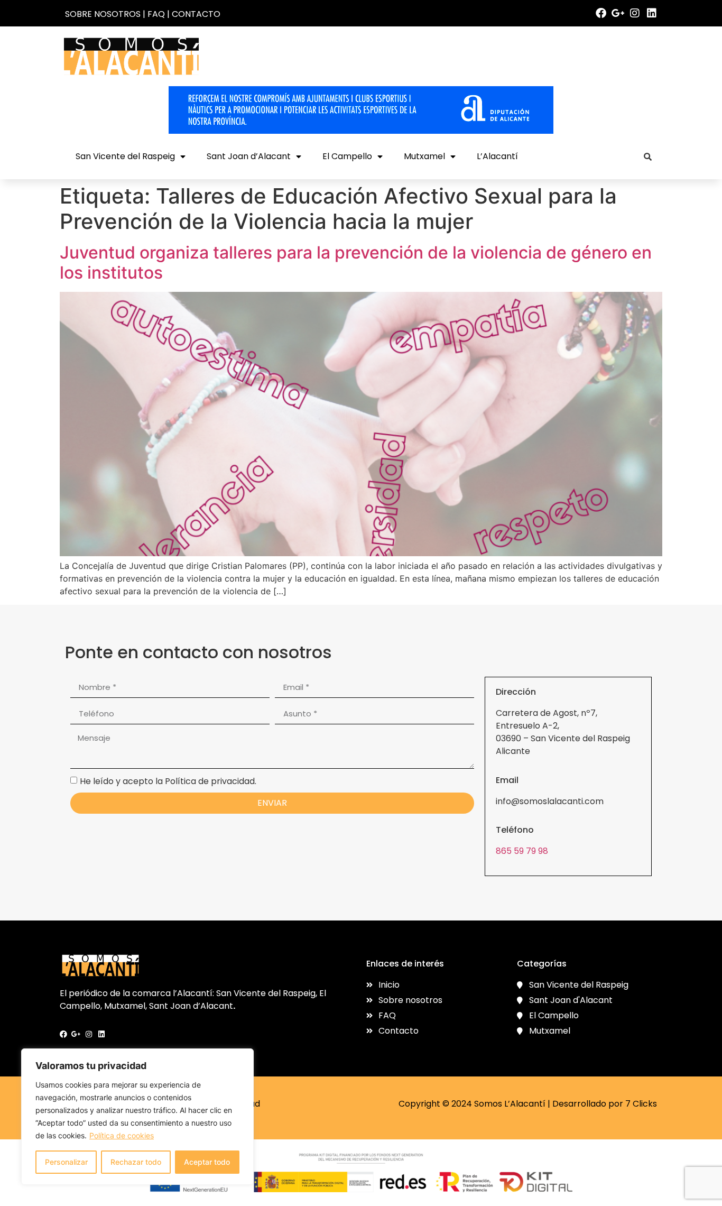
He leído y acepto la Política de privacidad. (168, 781)
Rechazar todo (135, 1161)
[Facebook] (601, 13)
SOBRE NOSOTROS (103, 14)
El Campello (347, 156)
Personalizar (66, 1161)
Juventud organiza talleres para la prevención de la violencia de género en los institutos (356, 262)
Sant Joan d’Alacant (249, 156)
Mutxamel (424, 156)
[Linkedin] (651, 13)
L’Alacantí (497, 156)
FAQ (156, 14)
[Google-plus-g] (618, 13)
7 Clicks (641, 1104)
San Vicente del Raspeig (125, 156)
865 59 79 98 (522, 851)
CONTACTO (196, 14)
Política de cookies (121, 1135)
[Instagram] (635, 13)
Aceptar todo (207, 1161)
